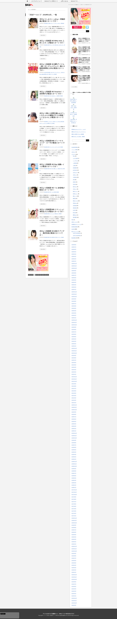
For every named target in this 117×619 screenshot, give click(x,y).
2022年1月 (74, 374)
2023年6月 (74, 334)
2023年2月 (74, 343)
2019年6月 (74, 447)
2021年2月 (74, 400)
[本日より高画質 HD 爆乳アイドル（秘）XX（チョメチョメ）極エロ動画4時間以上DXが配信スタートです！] (33, 74)
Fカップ (52, 23)
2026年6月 (74, 249)
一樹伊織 (75, 163)
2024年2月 (74, 315)
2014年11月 (74, 577)
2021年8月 (74, 386)
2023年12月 (74, 320)
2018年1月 (74, 487)
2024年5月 (74, 308)
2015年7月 (74, 558)
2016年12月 (74, 518)
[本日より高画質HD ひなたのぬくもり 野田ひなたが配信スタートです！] (74, 43)
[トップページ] (27, 1)
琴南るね (75, 203)
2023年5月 (74, 336)
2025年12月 (74, 263)
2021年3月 (74, 397)
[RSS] (83, 28)
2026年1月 (74, 261)
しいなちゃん (50, 121)
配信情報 (46, 23)
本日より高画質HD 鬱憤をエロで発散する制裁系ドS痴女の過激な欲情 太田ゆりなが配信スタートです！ (84, 78)
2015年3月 (74, 567)
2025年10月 (74, 268)
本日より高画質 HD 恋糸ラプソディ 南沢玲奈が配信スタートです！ (52, 233)
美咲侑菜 (75, 207)
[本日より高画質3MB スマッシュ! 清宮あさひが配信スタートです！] (33, 219)
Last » (47, 274)
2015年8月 (74, 555)
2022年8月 (74, 357)
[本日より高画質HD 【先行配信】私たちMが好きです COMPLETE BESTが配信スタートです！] (74, 63)
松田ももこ (75, 193)
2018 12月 (58, 612)
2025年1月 (74, 289)
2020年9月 (74, 412)
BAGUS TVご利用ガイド (51, 1)
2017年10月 (74, 494)
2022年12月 (74, 348)
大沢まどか (75, 172)
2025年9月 (74, 270)
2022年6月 (74, 362)
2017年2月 (74, 513)
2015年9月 (74, 553)
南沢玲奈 (53, 237)
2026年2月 (74, 258)
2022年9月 (74, 355)
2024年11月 (74, 294)
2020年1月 (74, 430)
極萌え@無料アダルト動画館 (78, 134)
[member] (77, 28)
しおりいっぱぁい (57, 23)
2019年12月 (74, 433)
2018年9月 (74, 468)
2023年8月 (74, 329)
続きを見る (43, 35)
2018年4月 (74, 480)
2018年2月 (74, 485)
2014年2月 (74, 593)
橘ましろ (75, 196)
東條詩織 (62, 23)
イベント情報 (74, 149)
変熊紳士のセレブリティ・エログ (79, 129)
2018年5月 (74, 478)
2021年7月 (74, 388)
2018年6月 (74, 475)
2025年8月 (74, 272)
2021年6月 (74, 390)
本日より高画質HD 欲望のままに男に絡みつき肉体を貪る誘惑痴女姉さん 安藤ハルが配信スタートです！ (84, 50)
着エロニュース (75, 231)
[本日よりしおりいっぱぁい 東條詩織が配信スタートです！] (33, 28)
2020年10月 (74, 409)
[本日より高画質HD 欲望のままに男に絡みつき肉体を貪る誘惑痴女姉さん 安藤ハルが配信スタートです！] (74, 52)
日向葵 (74, 184)
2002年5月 (74, 605)
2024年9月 (74, 298)
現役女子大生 (60, 168)
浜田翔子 (58, 95)
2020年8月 (74, 414)
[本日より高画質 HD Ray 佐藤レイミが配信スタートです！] (33, 174)
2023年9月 (74, 327)
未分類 (45, 72)
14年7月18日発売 (76, 235)
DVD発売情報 (74, 147)
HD (63, 72)
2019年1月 (74, 459)
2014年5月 (74, 586)
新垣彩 (74, 182)
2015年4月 (74, 565)
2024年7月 (74, 303)
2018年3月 (74, 482)
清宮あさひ (57, 213)
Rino (74, 156)
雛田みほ (75, 215)
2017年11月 (74, 492)
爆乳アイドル (51, 74)
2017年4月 (74, 508)
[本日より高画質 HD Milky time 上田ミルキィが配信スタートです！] (33, 50)
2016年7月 (74, 529)
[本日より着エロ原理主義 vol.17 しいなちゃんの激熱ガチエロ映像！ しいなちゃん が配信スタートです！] (33, 123)
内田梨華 (75, 167)
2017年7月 (74, 501)
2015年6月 (74, 560)
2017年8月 (74, 499)
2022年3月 (74, 369)
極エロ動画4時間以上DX (44, 74)
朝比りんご (75, 191)
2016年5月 (74, 534)
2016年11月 (74, 520)
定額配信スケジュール (76, 224)
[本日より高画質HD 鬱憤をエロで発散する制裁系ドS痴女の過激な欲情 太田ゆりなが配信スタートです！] (74, 81)
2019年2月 (74, 456)
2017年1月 (74, 515)
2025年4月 (74, 282)
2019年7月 (74, 445)
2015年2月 (74, 569)
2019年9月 (74, 440)
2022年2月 (74, 371)
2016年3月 (74, 539)
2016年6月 (74, 532)
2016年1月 (74, 544)
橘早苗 (74, 198)
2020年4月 (74, 423)
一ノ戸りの (75, 160)
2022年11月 (74, 350)
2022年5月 (74, 364)
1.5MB (49, 23)
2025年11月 (74, 265)
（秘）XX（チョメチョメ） (56, 72)
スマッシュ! (52, 213)
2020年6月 (74, 419)
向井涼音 (75, 170)
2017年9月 (74, 496)
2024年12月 (74, 291)
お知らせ (73, 152)
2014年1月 (74, 595)
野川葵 (74, 212)
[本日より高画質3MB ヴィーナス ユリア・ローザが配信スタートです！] (33, 150)
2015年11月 (74, 548)
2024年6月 (74, 305)
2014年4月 (74, 588)
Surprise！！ (54, 95)
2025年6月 (74, 277)
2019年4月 (74, 452)
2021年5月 (74, 393)
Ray (52, 168)
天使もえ (75, 174)
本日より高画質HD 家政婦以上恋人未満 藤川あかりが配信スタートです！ (84, 68)
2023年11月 (74, 322)
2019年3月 (74, 454)
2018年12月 (74, 461)
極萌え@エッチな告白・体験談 (78, 136)
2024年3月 (74, 313)
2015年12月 (74, 546)
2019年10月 (74, 437)
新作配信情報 (74, 226)
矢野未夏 (75, 205)
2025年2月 (74, 287)
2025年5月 (74, 280)
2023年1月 (74, 346)
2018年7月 (74, 473)
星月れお (75, 186)
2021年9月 (74, 383)
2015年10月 (74, 551)
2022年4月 (74, 367)
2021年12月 (74, 376)
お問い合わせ (64, 1)
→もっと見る (74, 86)
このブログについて (36, 1)
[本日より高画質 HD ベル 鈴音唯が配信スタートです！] (33, 197)
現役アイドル (55, 121)
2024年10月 (74, 296)
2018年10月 (74, 466)
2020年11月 (74, 407)
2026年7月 (74, 247)
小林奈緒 (75, 177)
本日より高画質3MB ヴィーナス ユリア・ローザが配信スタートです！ (52, 143)
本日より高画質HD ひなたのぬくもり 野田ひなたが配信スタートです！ (84, 40)
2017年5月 (74, 506)
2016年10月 (74, 522)
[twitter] (87, 28)
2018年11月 (74, 463)
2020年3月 (74, 426)
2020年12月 (74, 404)
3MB (62, 72)
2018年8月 (74, 470)
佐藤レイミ (55, 168)
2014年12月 (74, 574)
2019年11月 (74, 435)
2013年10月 (74, 602)
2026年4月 (74, 254)
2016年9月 (74, 525)
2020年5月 (74, 421)
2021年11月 (74, 379)
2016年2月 (74, 541)
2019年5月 (74, 449)
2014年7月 (74, 584)
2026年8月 (74, 244)
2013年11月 (74, 600)
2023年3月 (74, 341)
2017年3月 (74, 511)
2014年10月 (74, 579)
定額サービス (74, 222)
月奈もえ (75, 189)
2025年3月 (74, 284)
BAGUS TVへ (74, 1)
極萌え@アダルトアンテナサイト (79, 131)
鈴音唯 (55, 192)
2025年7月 (74, 275)
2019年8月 (74, 442)
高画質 (55, 74)
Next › (44, 274)
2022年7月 (74, 360)
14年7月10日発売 (76, 233)
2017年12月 (74, 489)
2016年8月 (74, 527)
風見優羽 (75, 217)
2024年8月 (74, 301)
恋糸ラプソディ (58, 237)
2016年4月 (74, 536)
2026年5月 (74, 251)
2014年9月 (74, 581)
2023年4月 (74, 338)
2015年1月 (74, 572)
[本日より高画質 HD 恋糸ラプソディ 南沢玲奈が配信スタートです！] (33, 240)
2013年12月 (74, 598)
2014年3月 (74, 591)
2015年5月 (74, 562)
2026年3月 (74, 256)
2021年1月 (74, 402)
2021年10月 (74, 381)
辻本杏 (74, 210)
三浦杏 (74, 165)
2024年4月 (74, 310)
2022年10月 (74, 353)
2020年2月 (74, 428)
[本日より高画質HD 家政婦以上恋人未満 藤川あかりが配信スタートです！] (74, 72)
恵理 (74, 179)
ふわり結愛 (75, 158)
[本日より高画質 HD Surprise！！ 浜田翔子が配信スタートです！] (33, 101)
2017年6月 (74, 503)
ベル (52, 192)
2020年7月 (74, 416)
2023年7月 (74, 331)
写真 (72, 219)
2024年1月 (74, 317)
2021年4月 (74, 395)
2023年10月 (74, 324)
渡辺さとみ (75, 200)
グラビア (73, 154)
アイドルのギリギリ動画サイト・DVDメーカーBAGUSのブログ (58, 613)
